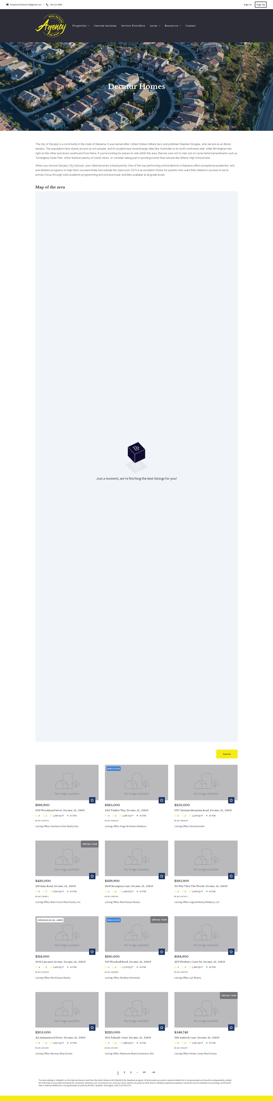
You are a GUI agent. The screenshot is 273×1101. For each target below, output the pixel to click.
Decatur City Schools (71, 165)
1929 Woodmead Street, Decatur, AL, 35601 (60, 810)
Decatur (54, 144)
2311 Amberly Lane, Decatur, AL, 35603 (196, 1037)
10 (144, 1072)
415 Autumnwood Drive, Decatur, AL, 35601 (60, 1037)
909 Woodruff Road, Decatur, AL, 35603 (128, 961)
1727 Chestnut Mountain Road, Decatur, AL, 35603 (203, 810)
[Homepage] (50, 26)
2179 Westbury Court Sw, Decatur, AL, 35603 (199, 961)
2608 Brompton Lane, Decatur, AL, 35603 (129, 886)
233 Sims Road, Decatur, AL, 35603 (55, 886)
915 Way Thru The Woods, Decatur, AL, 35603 (201, 886)
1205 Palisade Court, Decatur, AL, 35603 (128, 1037)
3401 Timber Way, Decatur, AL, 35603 (126, 810)
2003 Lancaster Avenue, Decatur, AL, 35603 (60, 961)
